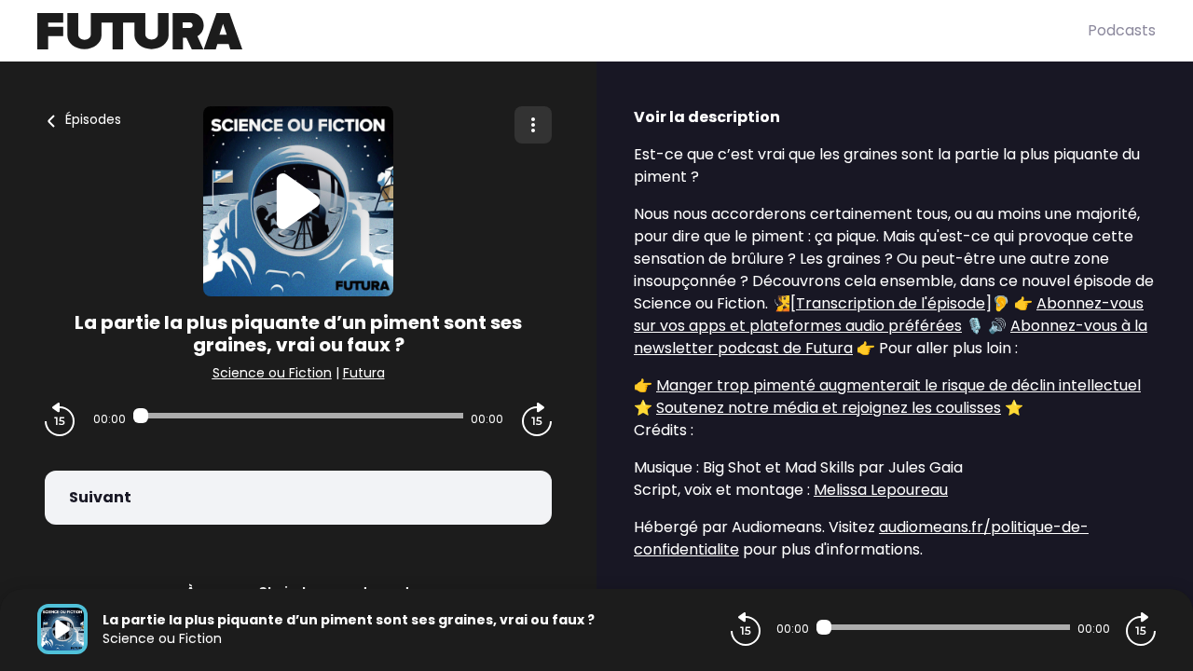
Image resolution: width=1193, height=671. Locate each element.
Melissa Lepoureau (881, 489)
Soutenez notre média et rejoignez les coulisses (828, 407)
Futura (364, 372)
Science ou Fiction (272, 372)
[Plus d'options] (533, 125)
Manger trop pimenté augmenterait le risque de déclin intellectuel (898, 385)
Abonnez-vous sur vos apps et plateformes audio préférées (889, 314)
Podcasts (1122, 30)
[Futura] (562, 31)
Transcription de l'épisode (890, 303)
